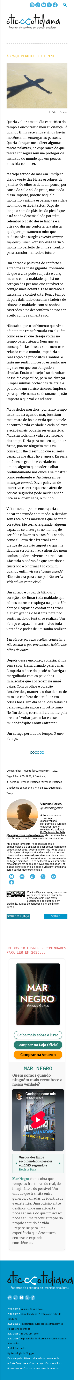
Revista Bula (27, 1169)
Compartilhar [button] (14, 770)
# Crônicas (39, 776)
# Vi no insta (40, 787)
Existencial (55, 787)
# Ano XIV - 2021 (22, 776)
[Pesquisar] (64, 5)
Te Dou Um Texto (29, 1333)
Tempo (10, 793)
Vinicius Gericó (18, 1348)
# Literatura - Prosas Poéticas (23, 782)
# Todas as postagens (19, 787)
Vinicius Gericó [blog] (32, 1309)
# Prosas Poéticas (51, 782)
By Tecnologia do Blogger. (20, 1353)
